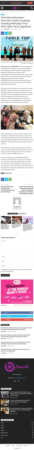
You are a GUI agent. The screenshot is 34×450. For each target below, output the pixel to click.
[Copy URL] (14, 33)
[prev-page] (16, 233)
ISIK (2, 437)
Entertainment (4, 432)
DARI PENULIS (22, 213)
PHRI (10, 173)
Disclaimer (7, 445)
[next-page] (18, 233)
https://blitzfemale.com (17, 208)
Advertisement (19, 445)
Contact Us (26, 445)
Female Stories (4, 435)
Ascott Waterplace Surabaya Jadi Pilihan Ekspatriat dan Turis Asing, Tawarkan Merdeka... (21, 410)
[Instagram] (15, 381)
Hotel (7, 11)
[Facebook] (2, 33)
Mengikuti (29, 316)
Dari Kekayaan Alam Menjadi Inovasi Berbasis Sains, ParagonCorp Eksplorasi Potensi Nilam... (21, 393)
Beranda (2, 11)
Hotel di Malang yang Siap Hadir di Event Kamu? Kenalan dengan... (20, 401)
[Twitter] (6, 33)
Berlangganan (28, 319)
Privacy (13, 445)
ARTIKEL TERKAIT (12, 213)
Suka (31, 312)
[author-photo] (17, 201)
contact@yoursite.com (20, 377)
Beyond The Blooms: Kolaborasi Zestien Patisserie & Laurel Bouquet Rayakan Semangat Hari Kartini (15, 335)
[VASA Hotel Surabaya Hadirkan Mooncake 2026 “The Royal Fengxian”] (17, 220)
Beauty (2, 430)
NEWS (2, 427)
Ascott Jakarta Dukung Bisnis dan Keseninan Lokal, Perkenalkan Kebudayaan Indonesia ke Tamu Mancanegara (26, 190)
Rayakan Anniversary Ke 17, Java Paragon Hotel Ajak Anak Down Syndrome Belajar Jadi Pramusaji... (15, 343)
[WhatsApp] (10, 33)
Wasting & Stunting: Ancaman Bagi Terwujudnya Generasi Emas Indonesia (8, 189)
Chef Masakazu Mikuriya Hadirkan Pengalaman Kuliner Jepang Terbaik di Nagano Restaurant (5, 226)
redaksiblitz (6, 29)
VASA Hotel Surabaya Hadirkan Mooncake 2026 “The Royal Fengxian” (16, 226)
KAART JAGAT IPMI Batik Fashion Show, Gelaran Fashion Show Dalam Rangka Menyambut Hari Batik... (16, 328)
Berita (2, 425)
